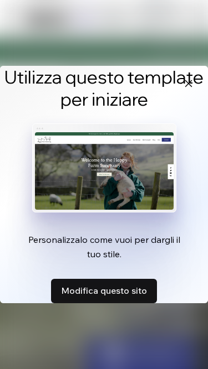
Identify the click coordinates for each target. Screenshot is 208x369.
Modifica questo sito (104, 290)
